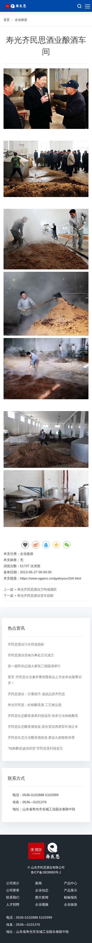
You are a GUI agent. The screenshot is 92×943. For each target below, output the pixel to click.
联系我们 (12, 897)
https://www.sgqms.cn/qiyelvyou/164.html (50, 578)
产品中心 (70, 883)
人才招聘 (12, 904)
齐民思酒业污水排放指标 (26, 644)
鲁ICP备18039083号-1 (46, 872)
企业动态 (41, 890)
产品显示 (70, 890)
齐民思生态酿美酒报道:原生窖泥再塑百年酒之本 (43, 726)
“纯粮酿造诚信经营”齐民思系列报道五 (35, 748)
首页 (7, 20)
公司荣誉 (12, 890)
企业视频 (41, 904)
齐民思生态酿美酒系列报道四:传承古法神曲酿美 (43, 716)
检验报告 (70, 897)
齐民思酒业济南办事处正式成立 (31, 655)
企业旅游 (21, 20)
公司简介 (12, 883)
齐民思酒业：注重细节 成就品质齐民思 (36, 694)
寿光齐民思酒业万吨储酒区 (37, 589)
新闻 (38, 883)
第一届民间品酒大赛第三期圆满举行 (34, 666)
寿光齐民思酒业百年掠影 (35, 595)
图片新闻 (41, 897)
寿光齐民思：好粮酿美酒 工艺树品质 (35, 705)
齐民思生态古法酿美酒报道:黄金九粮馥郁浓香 (41, 737)
